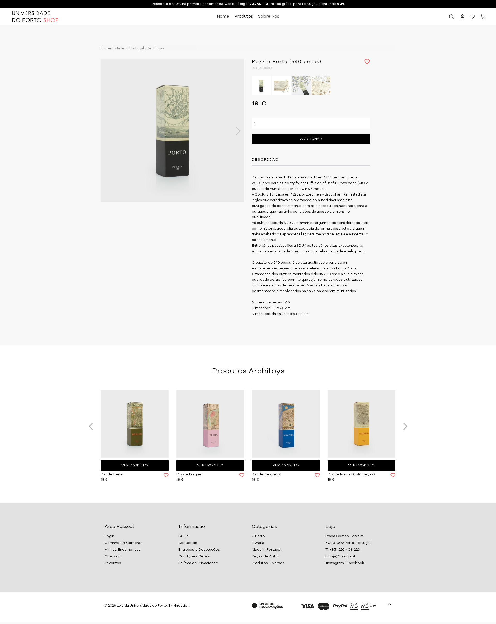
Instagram (335, 563)
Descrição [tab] (265, 159)
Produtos (243, 16)
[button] (483, 18)
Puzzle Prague (188, 474)
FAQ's (183, 536)
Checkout (113, 556)
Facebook (355, 563)
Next (235, 131)
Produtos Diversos (268, 563)
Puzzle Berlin (112, 474)
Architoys (155, 48)
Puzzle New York (266, 474)
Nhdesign (181, 605)
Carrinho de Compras (123, 543)
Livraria (258, 543)
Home (223, 16)
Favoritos (113, 563)
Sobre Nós (268, 16)
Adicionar (311, 139)
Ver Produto (134, 465)
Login (109, 536)
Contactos (187, 543)
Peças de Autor (265, 556)
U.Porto (258, 536)
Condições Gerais (194, 556)
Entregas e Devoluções (199, 549)
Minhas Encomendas (123, 549)
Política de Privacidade (198, 563)
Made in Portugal (129, 48)
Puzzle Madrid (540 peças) (351, 474)
